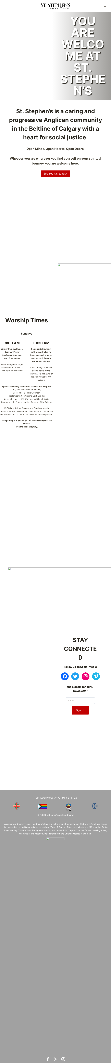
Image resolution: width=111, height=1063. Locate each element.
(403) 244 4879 (69, 798)
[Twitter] (55, 1059)
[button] (4, 186)
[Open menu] (105, 5)
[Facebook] (48, 1059)
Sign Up (80, 710)
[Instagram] (63, 1059)
